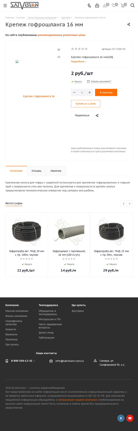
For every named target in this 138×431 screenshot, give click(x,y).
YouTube (130, 418)
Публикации (46, 337)
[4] (83, 48)
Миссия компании (16, 311)
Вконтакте (121, 418)
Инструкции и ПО (50, 319)
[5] (86, 48)
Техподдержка (48, 305)
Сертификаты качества (13, 322)
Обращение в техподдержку (48, 312)
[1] (72, 48)
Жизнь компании (16, 316)
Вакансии (11, 334)
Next (130, 204)
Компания (12, 305)
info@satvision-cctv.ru (69, 361)
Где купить (12, 344)
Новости (10, 329)
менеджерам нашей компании (77, 399)
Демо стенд (46, 332)
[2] (76, 48)
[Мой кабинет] (97, 5)
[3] (79, 48)
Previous (124, 204)
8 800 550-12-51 (22, 360)
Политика (11, 339)
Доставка (78, 311)
